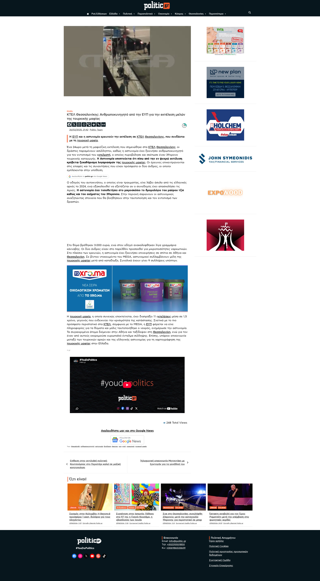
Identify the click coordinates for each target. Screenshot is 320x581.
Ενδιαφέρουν (122, 507)
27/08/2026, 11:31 (169, 523)
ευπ (120, 446)
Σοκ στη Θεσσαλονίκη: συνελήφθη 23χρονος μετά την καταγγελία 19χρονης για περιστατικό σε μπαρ (182, 517)
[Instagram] (79, 124)
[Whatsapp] (84, 124)
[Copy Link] (98, 124)
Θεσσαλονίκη (196, 14)
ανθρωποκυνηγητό (87, 446)
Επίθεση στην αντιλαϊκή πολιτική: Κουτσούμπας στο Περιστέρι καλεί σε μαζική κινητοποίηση (95, 464)
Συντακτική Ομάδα (219, 560)
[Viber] (89, 124)
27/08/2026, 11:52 (122, 523)
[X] (74, 124)
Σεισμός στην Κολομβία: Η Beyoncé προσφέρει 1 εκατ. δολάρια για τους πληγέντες (89, 517)
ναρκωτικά (130, 446)
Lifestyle (73, 507)
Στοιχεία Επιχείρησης (221, 566)
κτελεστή (104, 154)
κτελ (124, 446)
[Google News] (103, 124)
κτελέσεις (164, 316)
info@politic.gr (177, 541)
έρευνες (115, 446)
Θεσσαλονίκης (154, 136)
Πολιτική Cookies (218, 546)
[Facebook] (69, 124)
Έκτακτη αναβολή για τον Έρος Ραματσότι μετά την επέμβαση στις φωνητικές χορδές (229, 517)
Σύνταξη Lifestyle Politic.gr (92, 523)
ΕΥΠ (75, 136)
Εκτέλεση (107, 446)
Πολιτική (127, 14)
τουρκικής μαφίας (133, 162)
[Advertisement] (127, 223)
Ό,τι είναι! (82, 507)
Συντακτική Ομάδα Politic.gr (140, 523)
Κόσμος (179, 14)
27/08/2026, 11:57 (75, 523)
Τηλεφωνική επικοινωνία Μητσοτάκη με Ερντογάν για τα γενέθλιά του (162, 462)
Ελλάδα (113, 14)
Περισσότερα (216, 14)
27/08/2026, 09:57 (216, 523)
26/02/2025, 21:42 (78, 130)
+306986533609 (176, 548)
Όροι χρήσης (216, 541)
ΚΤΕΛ (140, 136)
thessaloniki (75, 446)
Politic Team (96, 130)
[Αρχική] (88, 13)
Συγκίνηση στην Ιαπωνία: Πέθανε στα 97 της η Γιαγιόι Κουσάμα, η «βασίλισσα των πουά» (135, 517)
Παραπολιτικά (145, 14)
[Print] (94, 124)
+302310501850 (176, 544)
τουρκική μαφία (87, 140)
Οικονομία (163, 14)
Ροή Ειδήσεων (99, 14)
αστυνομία (99, 446)
